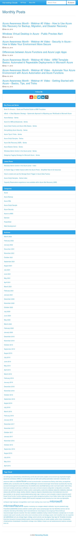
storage (21, 517)
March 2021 (8, 286)
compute (44, 488)
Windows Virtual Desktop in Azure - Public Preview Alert (32, 33)
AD (33, 477)
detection (28, 492)
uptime (56, 519)
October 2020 (8, 307)
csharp (26, 490)
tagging (49, 517)
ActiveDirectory (26, 477)
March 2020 (8, 324)
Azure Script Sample (10, 205)
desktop (23, 492)
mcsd (44, 502)
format (9, 496)
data (57, 481)
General (6, 218)
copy (9, 490)
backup (48, 486)
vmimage (31, 521)
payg (67, 506)
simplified (59, 515)
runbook (49, 513)
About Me (32, 3)
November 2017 (9, 428)
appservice (7, 479)
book (7, 488)
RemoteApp (20, 511)
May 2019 (7, 366)
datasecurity (7, 492)
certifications (25, 488)
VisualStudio (24, 521)
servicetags (46, 515)
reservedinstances (32, 511)
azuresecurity (63, 484)
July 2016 (7, 457)
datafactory (63, 490)
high (63, 496)
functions (19, 496)
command (39, 488)
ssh (15, 517)
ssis (17, 517)
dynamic (18, 494)
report (25, 511)
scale (71, 513)
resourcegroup (42, 511)
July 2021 (7, 270)
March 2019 (8, 374)
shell (55, 515)
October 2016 (8, 445)
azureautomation (36, 481)
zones (68, 479)
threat (5, 519)
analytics (45, 477)
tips (8, 519)
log (61, 498)
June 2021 (7, 274)
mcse (47, 502)
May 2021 (7, 278)
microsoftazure (13, 505)
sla (66, 515)
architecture (13, 479)
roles (28, 513)
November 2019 (9, 341)
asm (32, 479)
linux (52, 498)
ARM (18, 479)
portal (20, 484)
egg (38, 494)
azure (18, 481)
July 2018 (7, 407)
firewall (6, 496)
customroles (44, 490)
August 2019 (8, 353)
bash (58, 486)
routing (45, 513)
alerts (41, 477)
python (35, 509)
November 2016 (9, 441)
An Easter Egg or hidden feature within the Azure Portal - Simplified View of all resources (32, 170)
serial (22, 515)
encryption (53, 494)
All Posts (23, 3)
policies (6, 484)
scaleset (6, 515)
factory (60, 481)
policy (10, 484)
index (5, 498)
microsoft (56, 501)
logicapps (15, 502)
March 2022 (8, 236)
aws (11, 481)
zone (5, 523)
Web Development (10, 226)
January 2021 (8, 295)
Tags (52, 517)
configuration (50, 488)
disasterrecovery (47, 492)
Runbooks (55, 513)
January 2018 (8, 420)
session (51, 515)
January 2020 (8, 332)
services (62, 509)
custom (30, 490)
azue (14, 481)
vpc (48, 521)
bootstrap (12, 488)
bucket (17, 488)
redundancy (13, 511)
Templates (63, 517)
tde (58, 517)
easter (35, 494)
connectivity (66, 488)
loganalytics (65, 498)
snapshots (70, 515)
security (18, 515)
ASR (37, 479)
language (38, 498)
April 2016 (7, 466)
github (36, 496)
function (14, 496)
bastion (62, 486)
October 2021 (8, 257)
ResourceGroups (60, 511)
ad (31, 477)
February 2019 (9, 378)
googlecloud (41, 496)
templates (69, 517)
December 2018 (9, 386)
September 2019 (9, 349)
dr (12, 494)
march (29, 502)
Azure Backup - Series (11, 118)
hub (66, 496)
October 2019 (8, 345)
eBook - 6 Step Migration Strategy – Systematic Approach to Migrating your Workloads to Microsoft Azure (38, 113)
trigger (25, 517)
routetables (39, 513)
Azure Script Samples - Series (13, 138)
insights (24, 498)
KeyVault (32, 498)
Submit (71, 3)
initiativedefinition (17, 498)
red (66, 509)
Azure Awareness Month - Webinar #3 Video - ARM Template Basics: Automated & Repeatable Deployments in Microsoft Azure (37, 61)
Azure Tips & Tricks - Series (13, 134)
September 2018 (9, 399)
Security (69, 484)
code (34, 488)
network (45, 506)
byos (20, 488)
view (64, 515)
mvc (36, 506)
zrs (7, 523)
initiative (9, 498)
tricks (32, 519)
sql (4, 517)
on (67, 513)
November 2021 (9, 253)
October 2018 (8, 395)
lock (55, 498)
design (19, 492)
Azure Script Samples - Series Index (15, 178)
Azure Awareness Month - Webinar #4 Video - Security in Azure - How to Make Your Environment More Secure (37, 43)
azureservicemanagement (11, 486)
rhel (26, 513)
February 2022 (9, 241)
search (14, 515)
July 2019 (7, 357)
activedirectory (17, 477)
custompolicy (37, 490)
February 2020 (9, 328)
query (38, 509)
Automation (57, 479)
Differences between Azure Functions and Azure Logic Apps (34, 52)
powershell (13, 509)
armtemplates (26, 479)
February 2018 (9, 416)
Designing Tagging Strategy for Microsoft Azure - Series (22, 155)
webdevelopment (56, 521)
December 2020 (9, 299)
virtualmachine (8, 521)
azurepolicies (66, 481)
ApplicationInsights (65, 477)
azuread (29, 481)
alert (38, 477)
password (62, 506)
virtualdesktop (66, 519)
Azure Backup (8, 197)
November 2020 (9, 303)
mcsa (41, 502)
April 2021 (7, 282)
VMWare (39, 521)
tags (56, 517)
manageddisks (23, 502)
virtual (60, 519)
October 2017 (8, 432)
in (40, 494)
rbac (50, 509)
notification (51, 506)
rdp (53, 509)
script (10, 515)
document (65, 492)
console (6, 490)
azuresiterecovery (23, 486)
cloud (31, 488)
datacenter (57, 490)
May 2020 (7, 320)
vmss (35, 521)
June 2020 (7, 316)
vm (69, 513)
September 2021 (9, 261)
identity (69, 496)
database (50, 490)
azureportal (16, 484)
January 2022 (8, 245)
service (40, 515)
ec (45, 494)
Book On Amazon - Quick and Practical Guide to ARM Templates (25, 109)
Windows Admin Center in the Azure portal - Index (20, 166)
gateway (24, 496)
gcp (28, 496)
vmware (44, 521)
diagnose (33, 492)
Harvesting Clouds (9, 2)
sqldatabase (10, 517)
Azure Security (8, 209)
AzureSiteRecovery (34, 486)
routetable (33, 513)
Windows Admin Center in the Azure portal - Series (20, 151)
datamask (69, 490)
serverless (35, 515)
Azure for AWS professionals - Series (16, 122)
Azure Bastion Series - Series (13, 147)
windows (69, 521)
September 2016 (9, 449)
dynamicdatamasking (27, 494)
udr (44, 519)
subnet (35, 517)
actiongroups (9, 477)
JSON (28, 498)
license (43, 498)
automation (50, 479)
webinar (64, 521)
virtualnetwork (16, 521)
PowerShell (7, 222)
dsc (15, 494)
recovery (57, 509)
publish (30, 509)
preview (20, 509)
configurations (59, 488)
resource (16, 513)
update (47, 519)
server (30, 515)
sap (65, 513)
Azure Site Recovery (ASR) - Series (15, 143)
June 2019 (7, 361)
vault (55, 486)
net (4, 477)
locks (58, 498)
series (26, 515)
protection (25, 509)
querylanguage (45, 509)
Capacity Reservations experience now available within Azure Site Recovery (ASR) (30, 182)
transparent (12, 519)
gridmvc (47, 496)
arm (21, 479)
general (31, 496)
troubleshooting (38, 519)
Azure (6, 193)
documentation (8, 494)
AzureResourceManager (30, 484)
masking (37, 502)
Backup (53, 481)
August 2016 (8, 453)
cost (12, 490)
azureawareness (46, 481)
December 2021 (9, 249)
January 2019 (8, 382)
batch (66, 486)
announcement (53, 477)
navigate (40, 506)
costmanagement (19, 490)
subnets (39, 517)
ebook (43, 494)
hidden (55, 496)
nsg (56, 506)
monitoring (32, 506)
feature (59, 496)
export (69, 494)
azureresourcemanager (43, 484)
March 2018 (8, 411)
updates (52, 519)
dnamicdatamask (57, 492)
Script (52, 484)
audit (40, 479)
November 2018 (9, 391)
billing (70, 486)
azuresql (42, 486)
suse (43, 517)
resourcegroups (50, 511)
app (58, 477)
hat (68, 509)
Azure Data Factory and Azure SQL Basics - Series (20, 126)
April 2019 (7, 370)
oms (58, 506)
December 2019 (9, 336)
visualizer (21, 513)
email (48, 494)
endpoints (64, 494)
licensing (48, 498)
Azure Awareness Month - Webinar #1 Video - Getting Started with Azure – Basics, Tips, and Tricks (38, 82)
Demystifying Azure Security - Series (15, 130)
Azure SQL (7, 201)
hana (51, 496)
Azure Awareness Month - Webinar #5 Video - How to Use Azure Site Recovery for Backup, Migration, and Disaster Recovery (37, 24)
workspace (7, 502)
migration (26, 506)
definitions (13, 492)
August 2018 (8, 403)
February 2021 (9, 291)
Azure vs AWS (8, 213)
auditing (44, 479)
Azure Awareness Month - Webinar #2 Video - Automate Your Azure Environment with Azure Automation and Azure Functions (38, 71)
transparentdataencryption (23, 519)
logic (11, 502)
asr (34, 479)
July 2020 (7, 311)
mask (32, 502)
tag (46, 517)
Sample (56, 484)
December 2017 (9, 424)
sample (61, 513)
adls (35, 477)
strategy (30, 517)
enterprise (6, 511)
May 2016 (7, 461)
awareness (7, 481)
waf (50, 521)
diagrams (39, 492)
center (52, 486)
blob (5, 488)
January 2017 (8, 436)
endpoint (58, 494)
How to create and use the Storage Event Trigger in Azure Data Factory (27, 174)
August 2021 (8, 266)
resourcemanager (8, 513)
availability (63, 479)
